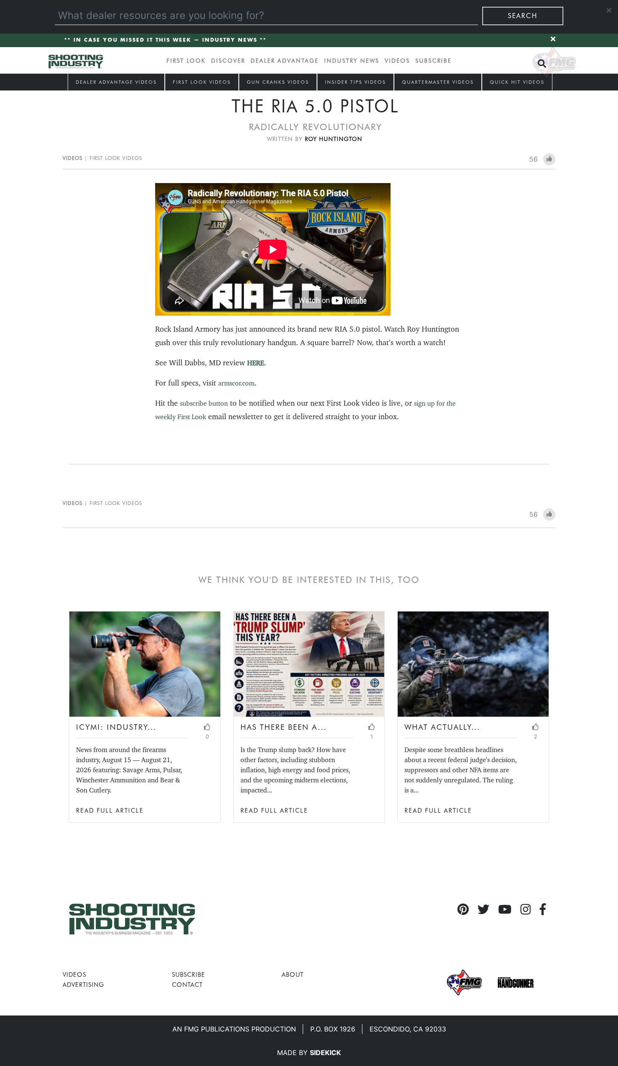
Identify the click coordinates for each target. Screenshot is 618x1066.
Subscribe (433, 60)
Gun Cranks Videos (278, 82)
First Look (186, 60)
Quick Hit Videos (517, 82)
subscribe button (204, 403)
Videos (397, 60)
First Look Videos (202, 82)
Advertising (83, 984)
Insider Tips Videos (355, 82)
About (293, 974)
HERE (255, 363)
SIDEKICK (325, 1052)
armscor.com (236, 383)
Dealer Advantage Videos (116, 82)
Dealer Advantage (285, 60)
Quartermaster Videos (438, 82)
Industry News (351, 60)
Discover (228, 60)
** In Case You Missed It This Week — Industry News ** (165, 40)
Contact (187, 984)
